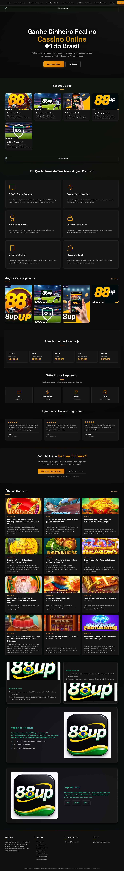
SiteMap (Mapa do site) (72, 842)
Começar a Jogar (53, 64)
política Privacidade (84, 3)
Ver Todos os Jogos (76, 471)
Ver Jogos (73, 64)
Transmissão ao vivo (36, 3)
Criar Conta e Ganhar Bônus (51, 471)
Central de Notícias (101, 3)
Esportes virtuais (20, 3)
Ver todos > (115, 279)
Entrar (113, 3)
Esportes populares (67, 3)
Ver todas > (115, 491)
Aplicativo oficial (52, 3)
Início (9, 3)
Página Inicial (39, 842)
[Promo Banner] (62, 9)
